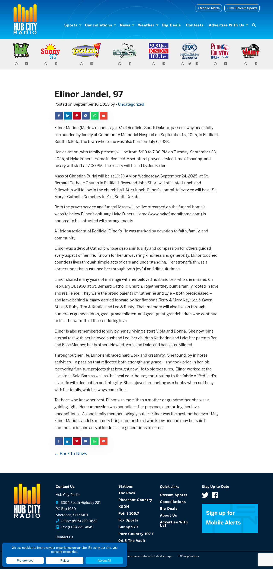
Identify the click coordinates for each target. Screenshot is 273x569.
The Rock (126, 493)
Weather (146, 25)
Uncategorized (131, 104)
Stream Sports (173, 495)
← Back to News (70, 453)
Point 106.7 (128, 513)
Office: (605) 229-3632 (78, 521)
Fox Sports (128, 520)
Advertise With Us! (174, 524)
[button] (254, 25)
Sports (70, 25)
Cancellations (98, 25)
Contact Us (64, 537)
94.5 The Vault (132, 541)
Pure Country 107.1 (136, 534)
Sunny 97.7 (128, 527)
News (125, 25)
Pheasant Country (135, 500)
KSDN (123, 506)
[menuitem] (72, 25)
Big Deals (171, 25)
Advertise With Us (226, 25)
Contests (195, 25)
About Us (168, 515)
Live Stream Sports (242, 8)
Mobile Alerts (209, 8)
